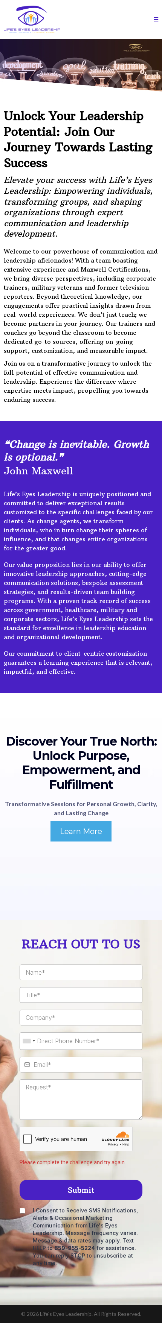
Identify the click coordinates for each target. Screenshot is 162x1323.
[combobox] (28, 1041)
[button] (156, 19)
